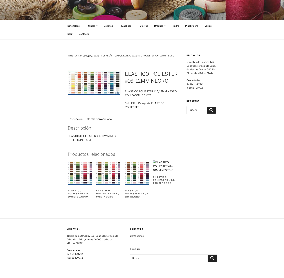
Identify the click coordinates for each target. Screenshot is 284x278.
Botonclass (73, 25)
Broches (158, 25)
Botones (108, 25)
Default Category (83, 55)
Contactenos (137, 235)
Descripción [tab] (75, 119)
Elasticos (126, 25)
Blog (69, 33)
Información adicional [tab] (99, 119)
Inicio (70, 55)
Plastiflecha (191, 25)
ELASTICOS (100, 55)
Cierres (144, 25)
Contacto (84, 33)
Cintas (91, 25)
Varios (208, 25)
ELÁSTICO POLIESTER (118, 55)
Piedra (175, 25)
